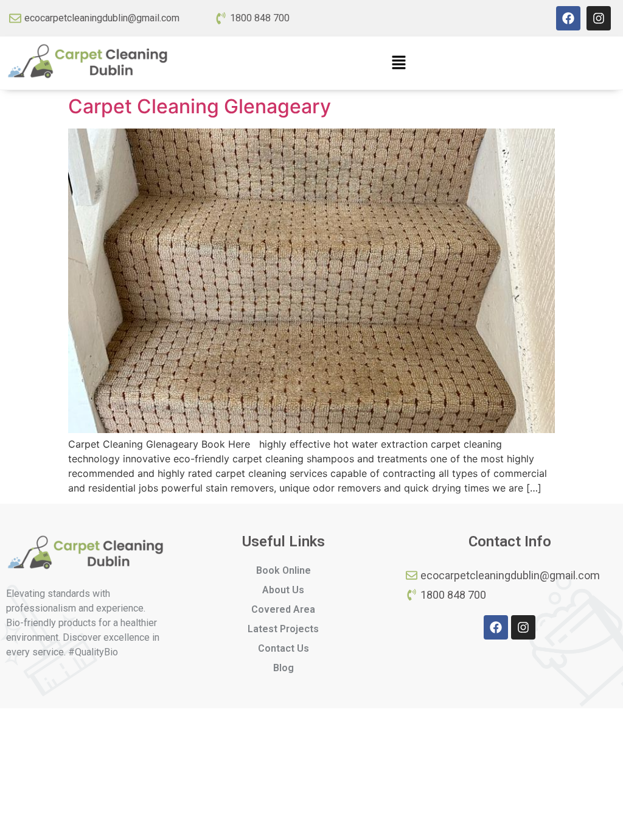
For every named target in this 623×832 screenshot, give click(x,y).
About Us (283, 590)
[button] (398, 63)
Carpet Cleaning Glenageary (199, 106)
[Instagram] (598, 18)
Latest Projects (283, 629)
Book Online (283, 570)
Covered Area (283, 609)
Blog (283, 668)
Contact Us (283, 648)
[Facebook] (568, 18)
